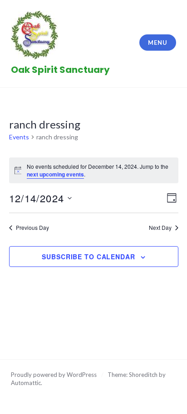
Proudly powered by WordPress (54, 374)
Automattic (26, 382)
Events (19, 137)
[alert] (93, 170)
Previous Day (32, 227)
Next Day (160, 227)
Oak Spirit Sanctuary (60, 69)
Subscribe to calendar (88, 256)
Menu (157, 42)
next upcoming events (55, 174)
